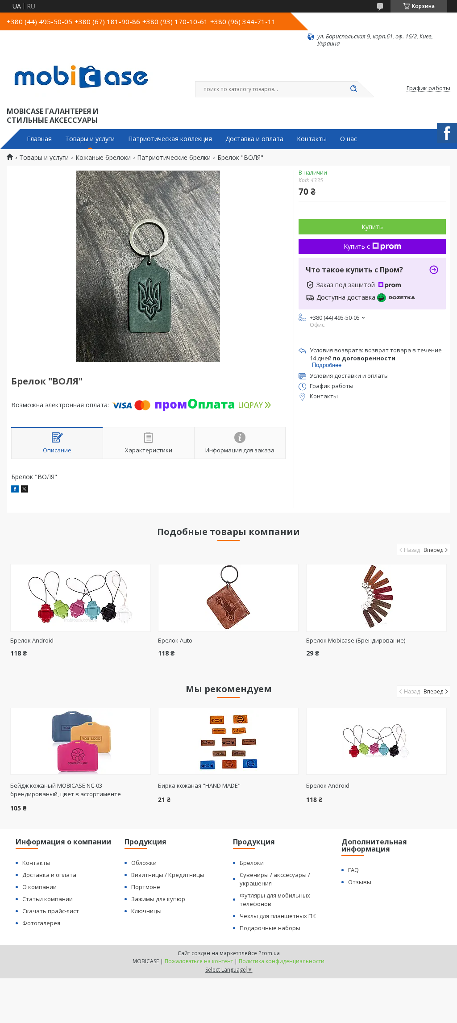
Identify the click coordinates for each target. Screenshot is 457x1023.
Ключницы (146, 911)
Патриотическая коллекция (170, 139)
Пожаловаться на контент (199, 961)
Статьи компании (47, 899)
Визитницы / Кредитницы (167, 875)
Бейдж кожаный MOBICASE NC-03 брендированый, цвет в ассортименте (65, 789)
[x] (24, 490)
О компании (39, 887)
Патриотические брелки (174, 158)
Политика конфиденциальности (281, 961)
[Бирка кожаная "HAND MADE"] (228, 741)
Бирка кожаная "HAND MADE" (199, 785)
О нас (348, 139)
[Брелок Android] (80, 598)
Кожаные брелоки (103, 158)
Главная (39, 139)
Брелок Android (32, 640)
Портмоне (145, 887)
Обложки (144, 863)
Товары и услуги (90, 139)
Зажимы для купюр (158, 899)
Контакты (312, 139)
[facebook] (15, 490)
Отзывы (359, 882)
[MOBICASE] (85, 76)
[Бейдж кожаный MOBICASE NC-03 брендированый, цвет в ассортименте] (80, 741)
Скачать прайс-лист (50, 911)
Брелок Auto (175, 640)
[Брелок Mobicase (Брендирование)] (376, 598)
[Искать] (353, 89)
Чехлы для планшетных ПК (278, 916)
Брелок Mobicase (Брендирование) (355, 640)
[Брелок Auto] (228, 598)
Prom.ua (269, 953)
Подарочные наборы (270, 928)
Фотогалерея (41, 923)
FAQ (353, 870)
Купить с (357, 246)
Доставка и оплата (254, 139)
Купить (372, 226)
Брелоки (252, 863)
